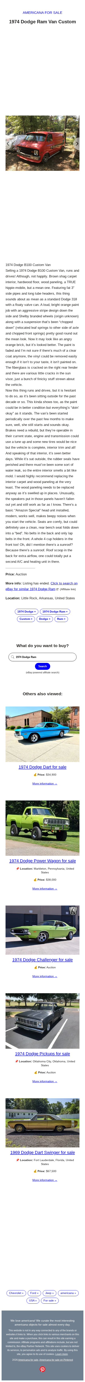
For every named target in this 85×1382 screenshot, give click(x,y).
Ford (33, 1293)
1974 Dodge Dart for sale (42, 767)
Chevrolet (15, 1293)
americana (67, 1293)
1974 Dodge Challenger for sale (42, 959)
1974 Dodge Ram (53, 611)
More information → (44, 783)
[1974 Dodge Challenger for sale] (42, 953)
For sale (48, 1300)
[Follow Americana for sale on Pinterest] (42, 1371)
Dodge (43, 618)
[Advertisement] (42, 70)
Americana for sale (42, 13)
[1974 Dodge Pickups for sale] (42, 1047)
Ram (60, 618)
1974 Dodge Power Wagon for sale (42, 860)
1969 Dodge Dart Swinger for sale (42, 1152)
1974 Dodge (25, 611)
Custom (25, 618)
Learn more (61, 1354)
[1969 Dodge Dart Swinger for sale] (42, 1146)
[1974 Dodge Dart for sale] (42, 761)
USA (31, 1300)
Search (42, 666)
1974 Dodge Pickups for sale (42, 1053)
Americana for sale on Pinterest (56, 1360)
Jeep (48, 1293)
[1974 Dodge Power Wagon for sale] (42, 854)
